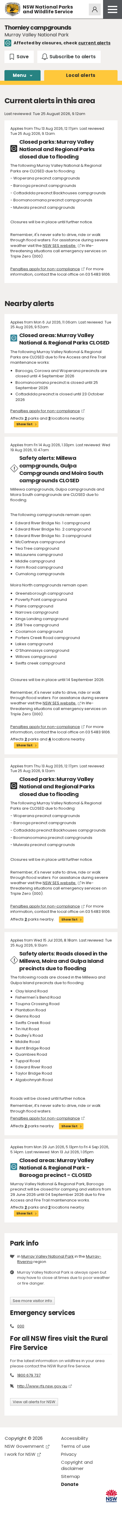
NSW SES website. (59, 245)
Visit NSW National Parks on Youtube (35, 1507)
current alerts (94, 43)
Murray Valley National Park (47, 1256)
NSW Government (24, 1446)
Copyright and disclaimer (77, 1465)
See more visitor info (32, 1300)
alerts (81, 75)
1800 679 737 (29, 1375)
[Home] (12, 9)
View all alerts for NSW (34, 1402)
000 (20, 1326)
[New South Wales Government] (111, 1495)
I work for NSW (20, 1454)
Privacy (68, 1454)
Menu (19, 75)
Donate (69, 1484)
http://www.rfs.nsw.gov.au (42, 1386)
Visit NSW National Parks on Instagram (22, 1507)
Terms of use (75, 1446)
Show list (24, 424)
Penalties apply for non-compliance (45, 269)
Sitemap (70, 1476)
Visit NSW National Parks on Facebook (10, 1507)
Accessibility (74, 1438)
